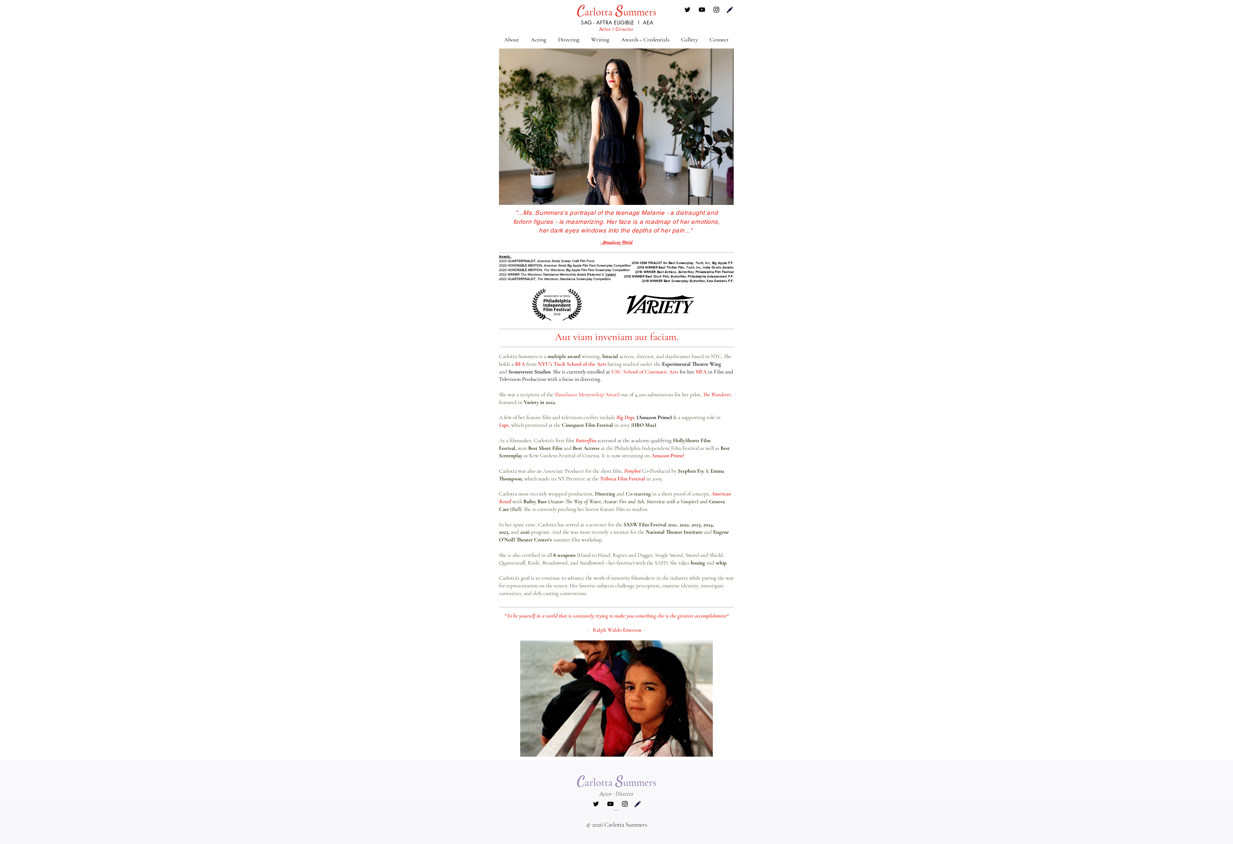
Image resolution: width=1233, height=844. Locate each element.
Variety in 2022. (540, 402)
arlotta (600, 12)
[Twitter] (687, 9)
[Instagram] (716, 9)
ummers (639, 12)
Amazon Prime (667, 455)
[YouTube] (702, 9)
